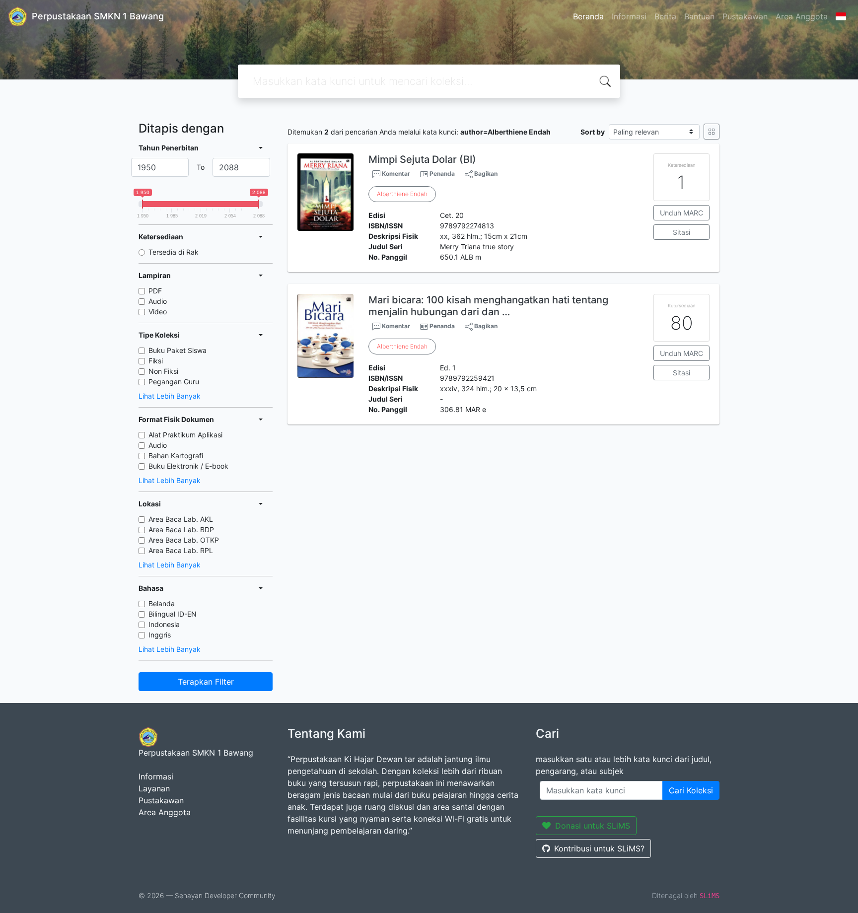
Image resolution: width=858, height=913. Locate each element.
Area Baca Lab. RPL (180, 550)
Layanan (154, 788)
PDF (155, 290)
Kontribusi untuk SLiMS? (599, 848)
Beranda (588, 16)
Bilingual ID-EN (172, 614)
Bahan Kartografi (175, 455)
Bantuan (699, 16)
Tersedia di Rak (173, 252)
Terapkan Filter (206, 682)
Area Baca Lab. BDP (181, 529)
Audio (157, 301)
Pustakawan (745, 16)
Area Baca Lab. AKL (180, 519)
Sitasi (681, 232)
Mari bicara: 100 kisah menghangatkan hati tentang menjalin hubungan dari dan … (488, 306)
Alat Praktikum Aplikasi (185, 434)
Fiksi (155, 360)
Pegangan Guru (173, 381)
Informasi (629, 16)
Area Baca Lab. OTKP (183, 540)
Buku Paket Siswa (177, 350)
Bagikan (485, 173)
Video (157, 311)
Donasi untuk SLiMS (592, 826)
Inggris (159, 635)
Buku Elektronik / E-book (188, 466)
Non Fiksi (163, 371)
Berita (665, 16)
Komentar (395, 173)
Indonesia (164, 624)
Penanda (442, 173)
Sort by (592, 132)
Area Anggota (802, 16)
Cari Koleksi (691, 790)
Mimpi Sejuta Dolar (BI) (422, 159)
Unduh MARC (681, 213)
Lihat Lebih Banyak (170, 396)
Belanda (161, 603)
